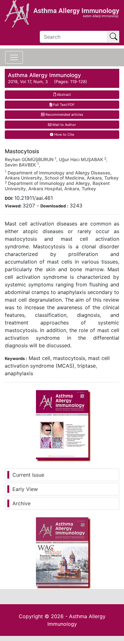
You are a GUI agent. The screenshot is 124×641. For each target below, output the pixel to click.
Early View (25, 489)
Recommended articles (64, 114)
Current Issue (28, 475)
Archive (21, 503)
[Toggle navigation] (14, 57)
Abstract (63, 94)
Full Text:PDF (63, 104)
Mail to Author (64, 124)
